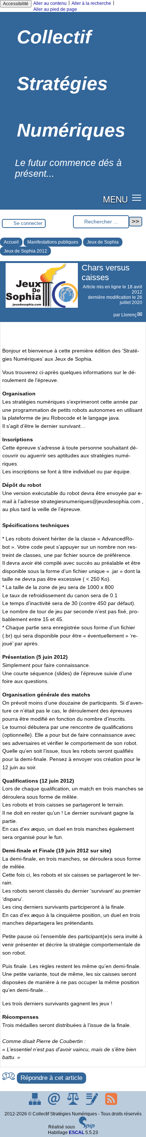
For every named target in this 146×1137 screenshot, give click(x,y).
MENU (115, 199)
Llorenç (129, 314)
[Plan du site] (35, 1103)
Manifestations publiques (52, 242)
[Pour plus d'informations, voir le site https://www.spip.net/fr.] (87, 1127)
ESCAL (76, 1132)
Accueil (11, 242)
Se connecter (27, 223)
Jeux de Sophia (103, 242)
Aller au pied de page (55, 9)
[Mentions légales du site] (73, 1103)
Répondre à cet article (51, 1077)
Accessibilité (15, 3)
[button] (136, 197)
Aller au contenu (50, 3)
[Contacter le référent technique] (54, 1103)
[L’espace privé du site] (92, 1103)
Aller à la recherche (91, 3)
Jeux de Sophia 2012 (25, 251)
